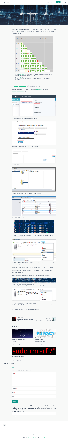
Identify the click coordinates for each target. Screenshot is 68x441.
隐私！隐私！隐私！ (39, 339)
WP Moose (46, 437)
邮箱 (13, 392)
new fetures (39, 89)
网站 (13, 396)
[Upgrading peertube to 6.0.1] (22, 333)
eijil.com (15, 363)
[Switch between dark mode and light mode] (61, 2)
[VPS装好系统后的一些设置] (34, 351)
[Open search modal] (63, 2)
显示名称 (14, 388)
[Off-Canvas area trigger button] (65, 2)
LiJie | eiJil (5, 2)
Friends (47, 2)
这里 (19, 31)
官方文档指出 (22, 74)
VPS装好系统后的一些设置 (18, 356)
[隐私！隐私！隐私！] (45, 333)
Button (58, 2)
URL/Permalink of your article (18, 411)
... (17, 341)
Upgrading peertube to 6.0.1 (19, 339)
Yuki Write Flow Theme (33, 437)
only (20, 77)
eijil (13, 344)
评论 (13, 373)
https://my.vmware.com (20, 86)
